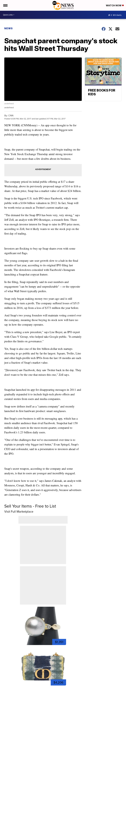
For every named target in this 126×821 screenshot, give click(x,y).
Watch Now (114, 5)
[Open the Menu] (5, 5)
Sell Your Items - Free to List (30, 506)
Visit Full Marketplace (18, 511)
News (8, 28)
